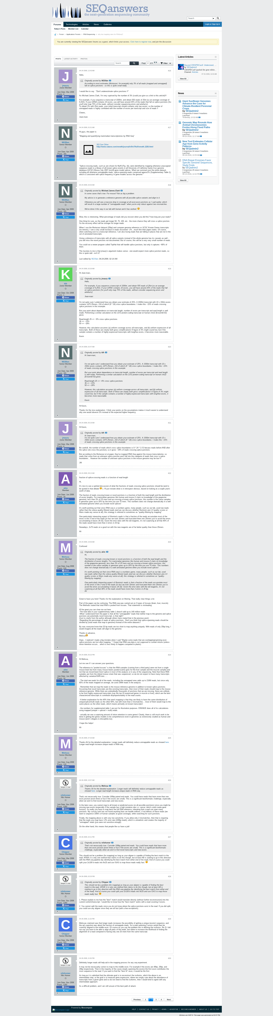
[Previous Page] (154, 62)
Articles (85, 24)
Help (134, 1009)
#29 (169, 919)
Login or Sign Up (211, 24)
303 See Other (102, 144)
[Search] (217, 18)
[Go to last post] (199, 117)
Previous (137, 1000)
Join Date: (61, 92)
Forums (57, 24)
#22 (169, 473)
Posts (58, 59)
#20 (169, 347)
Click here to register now (140, 42)
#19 (169, 269)
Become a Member (188, 1009)
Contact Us (144, 1009)
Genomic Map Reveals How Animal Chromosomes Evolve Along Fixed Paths (197, 125)
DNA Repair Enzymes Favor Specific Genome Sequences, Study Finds (197, 162)
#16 (169, 71)
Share (67, 97)
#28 (169, 877)
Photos (84, 59)
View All (183, 79)
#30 (169, 958)
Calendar (85, 29)
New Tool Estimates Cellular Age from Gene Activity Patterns (197, 143)
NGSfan (94, 259)
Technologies (72, 24)
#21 (169, 423)
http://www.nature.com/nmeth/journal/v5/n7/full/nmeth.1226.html (125, 147)
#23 (169, 542)
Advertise (173, 1009)
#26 (169, 780)
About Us (203, 1009)
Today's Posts (59, 29)
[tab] (58, 59)
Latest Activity (70, 59)
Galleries (108, 24)
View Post (110, 80)
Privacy (155, 1009)
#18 (169, 185)
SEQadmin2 (192, 67)
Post (67, 100)
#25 (169, 738)
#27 (169, 837)
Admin (164, 1009)
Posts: (60, 94)
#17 (169, 128)
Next (169, 1000)
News (96, 24)
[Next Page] (156, 62)
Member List (73, 29)
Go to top (214, 1009)
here (167, 742)
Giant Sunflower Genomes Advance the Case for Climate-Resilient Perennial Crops (196, 105)
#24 (169, 655)
